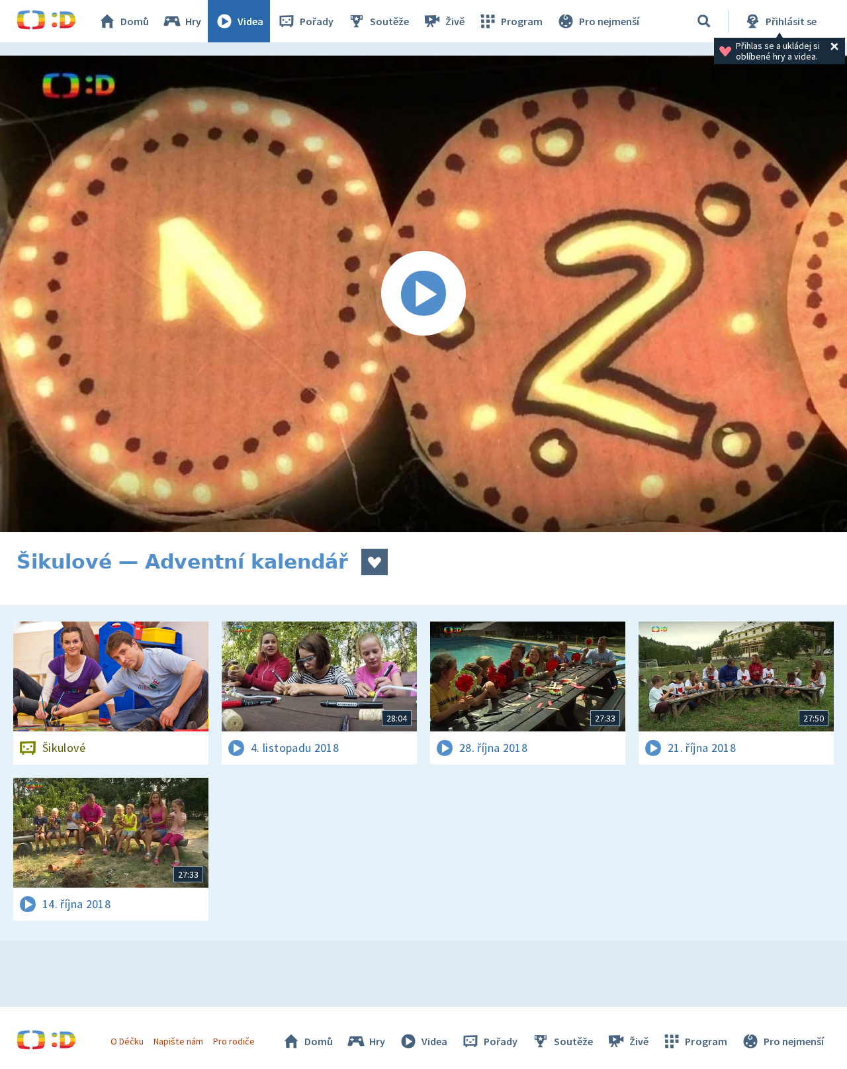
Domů (134, 21)
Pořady (317, 21)
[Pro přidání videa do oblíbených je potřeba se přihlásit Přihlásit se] (374, 562)
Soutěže (389, 21)
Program (522, 21)
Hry (193, 21)
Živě (455, 21)
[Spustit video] (423, 294)
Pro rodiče (234, 1041)
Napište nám (178, 1041)
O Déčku (127, 1041)
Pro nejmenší (609, 21)
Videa (250, 21)
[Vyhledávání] (704, 21)
